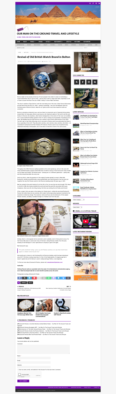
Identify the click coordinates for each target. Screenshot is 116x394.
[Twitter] (90, 3)
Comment (20, 344)
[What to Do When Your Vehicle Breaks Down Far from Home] (76, 157)
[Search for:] (91, 47)
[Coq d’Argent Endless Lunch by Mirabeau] (85, 248)
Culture (60, 44)
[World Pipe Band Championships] (76, 125)
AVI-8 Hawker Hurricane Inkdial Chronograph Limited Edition (43, 314)
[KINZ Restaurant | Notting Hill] (85, 238)
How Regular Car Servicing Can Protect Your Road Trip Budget (88, 116)
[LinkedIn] (99, 3)
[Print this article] (44, 278)
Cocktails (52, 44)
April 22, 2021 (23, 61)
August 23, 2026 (85, 118)
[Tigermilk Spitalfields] (92, 243)
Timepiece (23, 282)
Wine (96, 44)
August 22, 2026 (85, 134)
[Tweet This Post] (24, 278)
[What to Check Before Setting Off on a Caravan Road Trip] (76, 133)
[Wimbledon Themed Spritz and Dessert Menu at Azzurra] (92, 238)
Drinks (66, 44)
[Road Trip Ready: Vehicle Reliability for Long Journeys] (76, 189)
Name (19, 356)
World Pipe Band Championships (89, 123)
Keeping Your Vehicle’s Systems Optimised (89, 172)
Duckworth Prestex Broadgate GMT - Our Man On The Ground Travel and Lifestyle (40, 327)
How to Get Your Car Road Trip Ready (88, 148)
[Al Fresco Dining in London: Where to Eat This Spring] (92, 254)
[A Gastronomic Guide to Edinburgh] (92, 248)
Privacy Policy (87, 387)
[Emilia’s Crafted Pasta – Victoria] (85, 254)
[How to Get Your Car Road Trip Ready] (76, 149)
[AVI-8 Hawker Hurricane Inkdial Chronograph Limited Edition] (44, 305)
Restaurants (58, 41)
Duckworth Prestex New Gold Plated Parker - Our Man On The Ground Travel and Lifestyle (42, 334)
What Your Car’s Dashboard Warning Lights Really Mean (88, 140)
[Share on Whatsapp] (48, 278)
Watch (30, 282)
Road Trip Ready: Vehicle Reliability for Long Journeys (88, 188)
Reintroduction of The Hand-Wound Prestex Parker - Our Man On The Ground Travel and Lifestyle (44, 329)
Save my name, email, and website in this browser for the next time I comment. (40, 369)
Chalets (45, 44)
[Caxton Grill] (78, 238)
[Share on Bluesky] (63, 278)
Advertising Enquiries (76, 387)
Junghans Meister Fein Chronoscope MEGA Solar (25, 314)
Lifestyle (68, 41)
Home (18, 41)
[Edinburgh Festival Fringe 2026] (76, 165)
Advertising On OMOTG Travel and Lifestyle (58, 387)
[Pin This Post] (34, 278)
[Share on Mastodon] (53, 278)
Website (19, 365)
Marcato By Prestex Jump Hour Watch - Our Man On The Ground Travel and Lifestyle (41, 332)
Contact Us (96, 387)
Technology (82, 44)
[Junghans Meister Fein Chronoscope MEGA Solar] (25, 305)
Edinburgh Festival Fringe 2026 (89, 163)
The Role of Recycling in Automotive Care (87, 180)
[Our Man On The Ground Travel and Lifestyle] (58, 23)
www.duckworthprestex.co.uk (54, 262)
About (25, 41)
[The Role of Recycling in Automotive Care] (76, 181)
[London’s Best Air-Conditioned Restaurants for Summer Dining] (78, 243)
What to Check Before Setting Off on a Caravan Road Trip (88, 132)
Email (19, 360)
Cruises (41, 41)
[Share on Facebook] (19, 278)
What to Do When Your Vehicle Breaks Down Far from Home (88, 156)
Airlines (29, 44)
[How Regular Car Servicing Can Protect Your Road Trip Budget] (76, 117)
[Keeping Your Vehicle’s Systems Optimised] (76, 173)
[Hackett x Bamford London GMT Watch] (62, 305)
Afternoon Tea (20, 44)
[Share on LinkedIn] (29, 278)
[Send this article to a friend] (39, 278)
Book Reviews (37, 44)
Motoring (77, 41)
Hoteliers (73, 44)
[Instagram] (96, 3)
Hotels (48, 41)
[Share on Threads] (68, 278)
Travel (32, 41)
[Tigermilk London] (78, 254)
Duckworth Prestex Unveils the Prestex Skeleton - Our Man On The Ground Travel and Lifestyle (44, 331)
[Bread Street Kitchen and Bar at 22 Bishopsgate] (85, 243)
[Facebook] (93, 3)
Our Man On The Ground (35, 61)
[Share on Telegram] (58, 278)
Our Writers (86, 41)
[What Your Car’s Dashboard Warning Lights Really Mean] (76, 141)
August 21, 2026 (85, 165)
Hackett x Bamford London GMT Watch (62, 314)
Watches (90, 44)
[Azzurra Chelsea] (78, 248)
